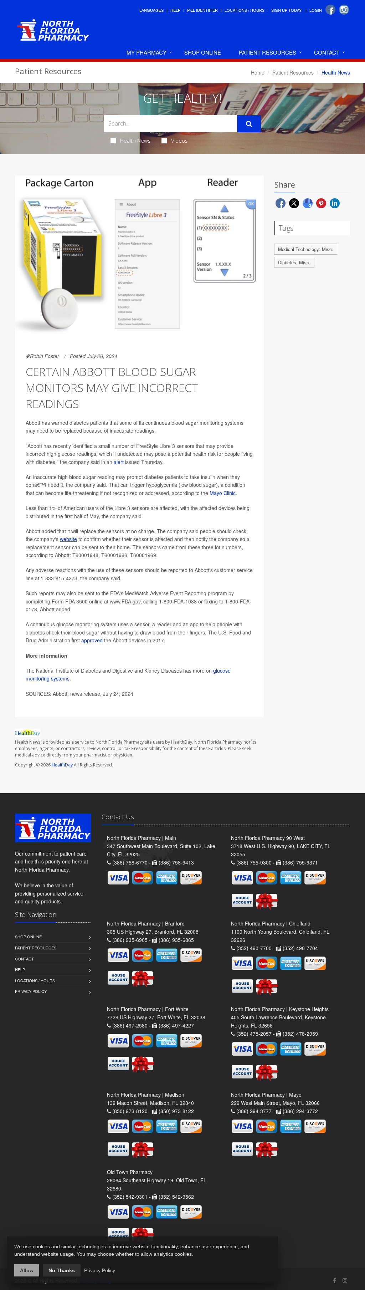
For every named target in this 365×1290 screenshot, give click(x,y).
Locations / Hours (244, 10)
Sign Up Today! (287, 10)
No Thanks (61, 1270)
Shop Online (202, 52)
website (68, 538)
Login (315, 10)
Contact (326, 52)
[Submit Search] (249, 123)
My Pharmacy (146, 52)
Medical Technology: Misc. (305, 249)
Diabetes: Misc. (294, 262)
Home (257, 72)
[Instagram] (344, 10)
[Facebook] (330, 10)
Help (175, 10)
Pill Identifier (202, 10)
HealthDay (62, 765)
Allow (27, 1270)
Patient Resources (267, 52)
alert (119, 461)
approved (92, 640)
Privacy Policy (31, 991)
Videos (179, 140)
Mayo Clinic (223, 492)
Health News (135, 140)
